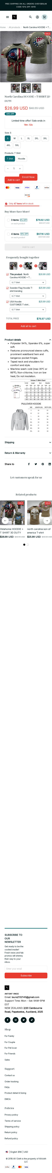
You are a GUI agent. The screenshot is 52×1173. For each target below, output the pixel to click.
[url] (25, 997)
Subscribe (26, 975)
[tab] (24, 541)
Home (3, 27)
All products (14, 27)
